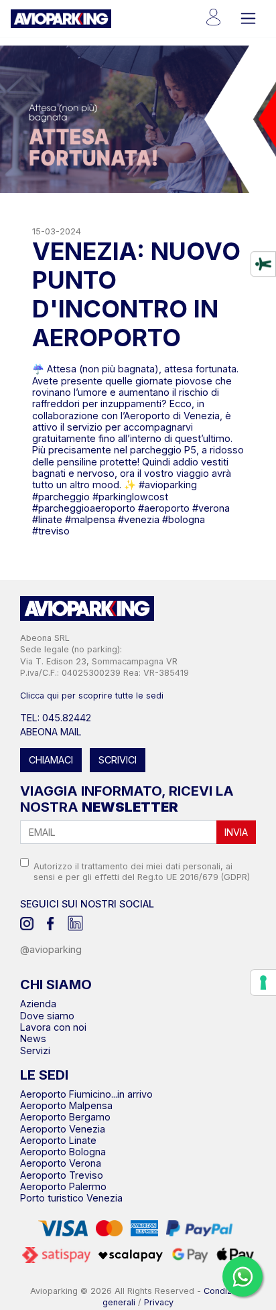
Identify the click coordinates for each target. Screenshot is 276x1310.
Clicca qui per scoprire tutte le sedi (91, 695)
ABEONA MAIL (51, 731)
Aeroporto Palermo (63, 1186)
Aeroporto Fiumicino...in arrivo (86, 1094)
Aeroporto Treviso (61, 1175)
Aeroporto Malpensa (66, 1105)
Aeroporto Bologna (63, 1151)
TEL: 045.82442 (55, 717)
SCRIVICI (117, 760)
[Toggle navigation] (248, 18)
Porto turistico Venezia (71, 1198)
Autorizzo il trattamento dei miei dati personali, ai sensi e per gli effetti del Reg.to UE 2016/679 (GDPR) (141, 871)
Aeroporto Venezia (62, 1129)
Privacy (159, 1302)
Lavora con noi (53, 1027)
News (33, 1038)
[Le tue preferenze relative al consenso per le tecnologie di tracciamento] (263, 982)
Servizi (35, 1050)
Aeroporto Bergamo (65, 1116)
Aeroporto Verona (60, 1163)
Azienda (38, 1003)
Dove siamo (47, 1015)
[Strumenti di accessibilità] (263, 264)
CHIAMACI (51, 760)
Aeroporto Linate (58, 1140)
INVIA (236, 832)
